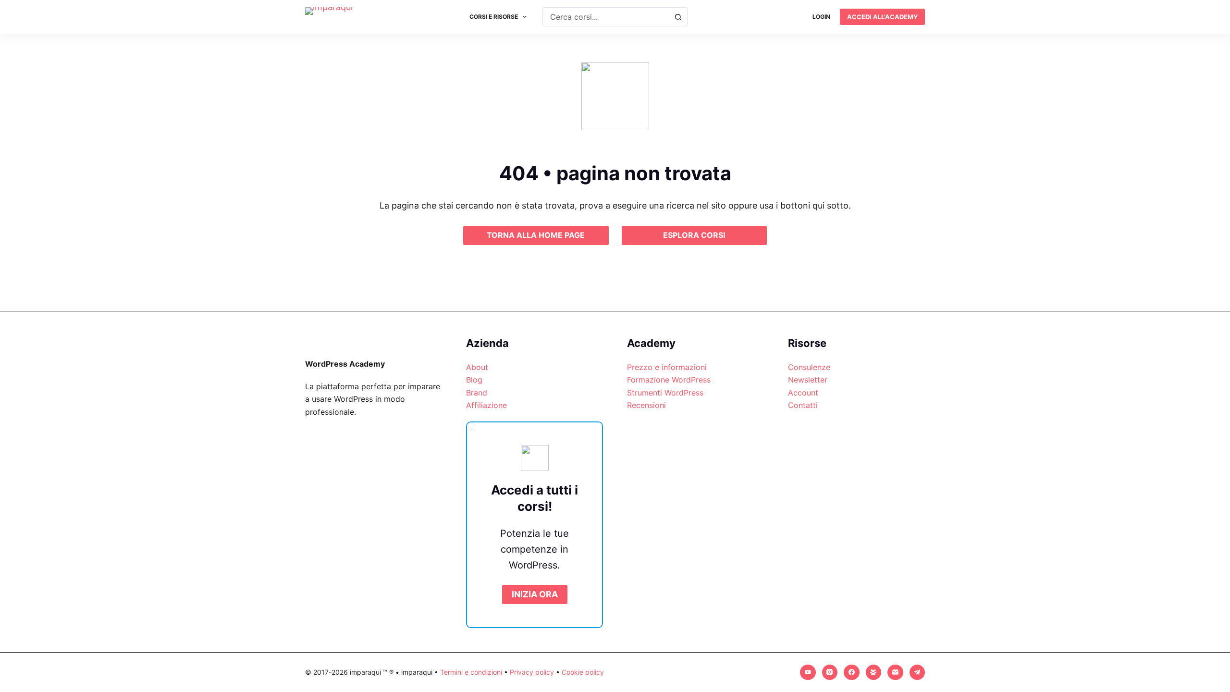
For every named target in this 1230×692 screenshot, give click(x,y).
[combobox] (606, 16)
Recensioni (646, 405)
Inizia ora (535, 594)
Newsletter (807, 379)
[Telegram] (917, 672)
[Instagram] (830, 672)
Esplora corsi (694, 235)
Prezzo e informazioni (667, 367)
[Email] (895, 672)
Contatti (803, 405)
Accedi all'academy (882, 17)
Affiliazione (486, 405)
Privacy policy (532, 672)
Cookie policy (583, 672)
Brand (476, 392)
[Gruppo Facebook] (874, 672)
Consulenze (809, 367)
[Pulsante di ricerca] (678, 17)
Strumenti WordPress (665, 392)
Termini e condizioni (471, 672)
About (477, 367)
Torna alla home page (536, 235)
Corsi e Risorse (493, 16)
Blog (474, 379)
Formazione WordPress (669, 379)
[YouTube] (808, 672)
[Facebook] (852, 672)
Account (803, 392)
